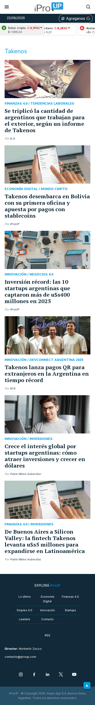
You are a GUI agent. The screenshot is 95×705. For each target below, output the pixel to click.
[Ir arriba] (86, 685)
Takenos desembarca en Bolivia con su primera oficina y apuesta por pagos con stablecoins (47, 206)
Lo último (24, 596)
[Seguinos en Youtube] (74, 674)
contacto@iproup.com (20, 656)
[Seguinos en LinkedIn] (47, 674)
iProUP (14, 224)
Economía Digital (47, 599)
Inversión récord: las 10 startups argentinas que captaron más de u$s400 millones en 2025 (37, 291)
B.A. (13, 138)
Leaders (24, 619)
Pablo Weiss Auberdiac (25, 474)
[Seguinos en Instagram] (21, 674)
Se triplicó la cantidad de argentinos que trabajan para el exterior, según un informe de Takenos (45, 120)
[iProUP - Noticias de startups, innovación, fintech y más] (47, 7)
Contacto (47, 619)
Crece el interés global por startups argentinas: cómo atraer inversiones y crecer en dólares (45, 455)
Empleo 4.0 (24, 610)
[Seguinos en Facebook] (34, 674)
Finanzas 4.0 (70, 596)
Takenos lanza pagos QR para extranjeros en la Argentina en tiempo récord (47, 373)
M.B (12, 388)
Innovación (47, 610)
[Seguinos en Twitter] (61, 674)
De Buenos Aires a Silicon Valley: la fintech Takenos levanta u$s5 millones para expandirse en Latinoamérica (45, 541)
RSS (47, 635)
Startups (70, 610)
